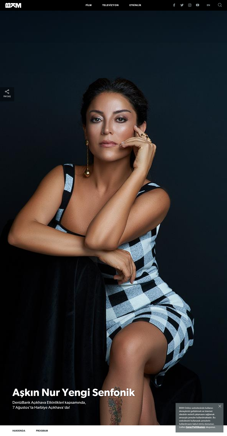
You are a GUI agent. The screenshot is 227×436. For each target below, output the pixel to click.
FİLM (89, 5)
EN (208, 5)
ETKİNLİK (135, 5)
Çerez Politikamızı (195, 427)
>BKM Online (13, 5)
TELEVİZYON (110, 5)
